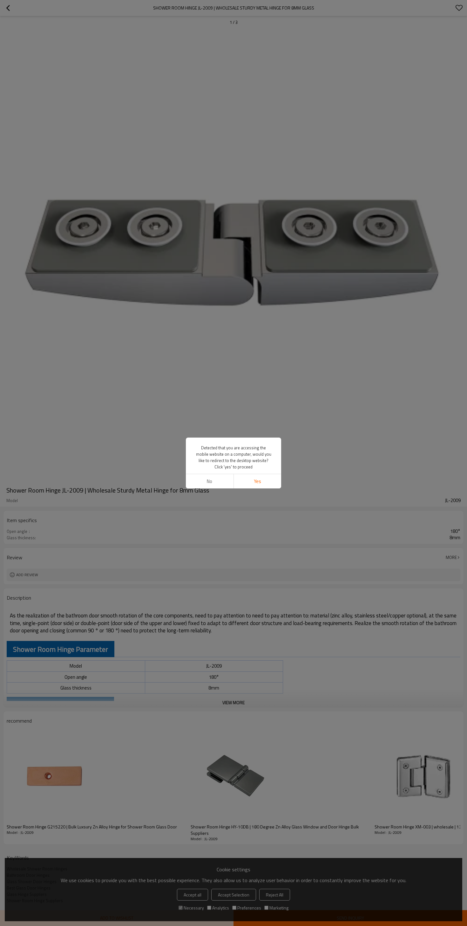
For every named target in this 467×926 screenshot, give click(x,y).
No (209, 481)
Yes (257, 481)
